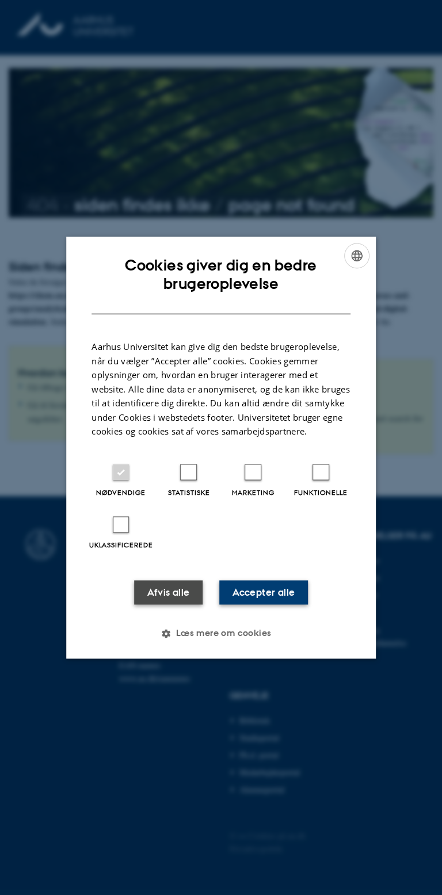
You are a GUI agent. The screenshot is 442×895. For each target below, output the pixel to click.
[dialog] (221, 447)
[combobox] (357, 255)
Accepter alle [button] (264, 592)
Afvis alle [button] (168, 592)
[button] (220, 633)
